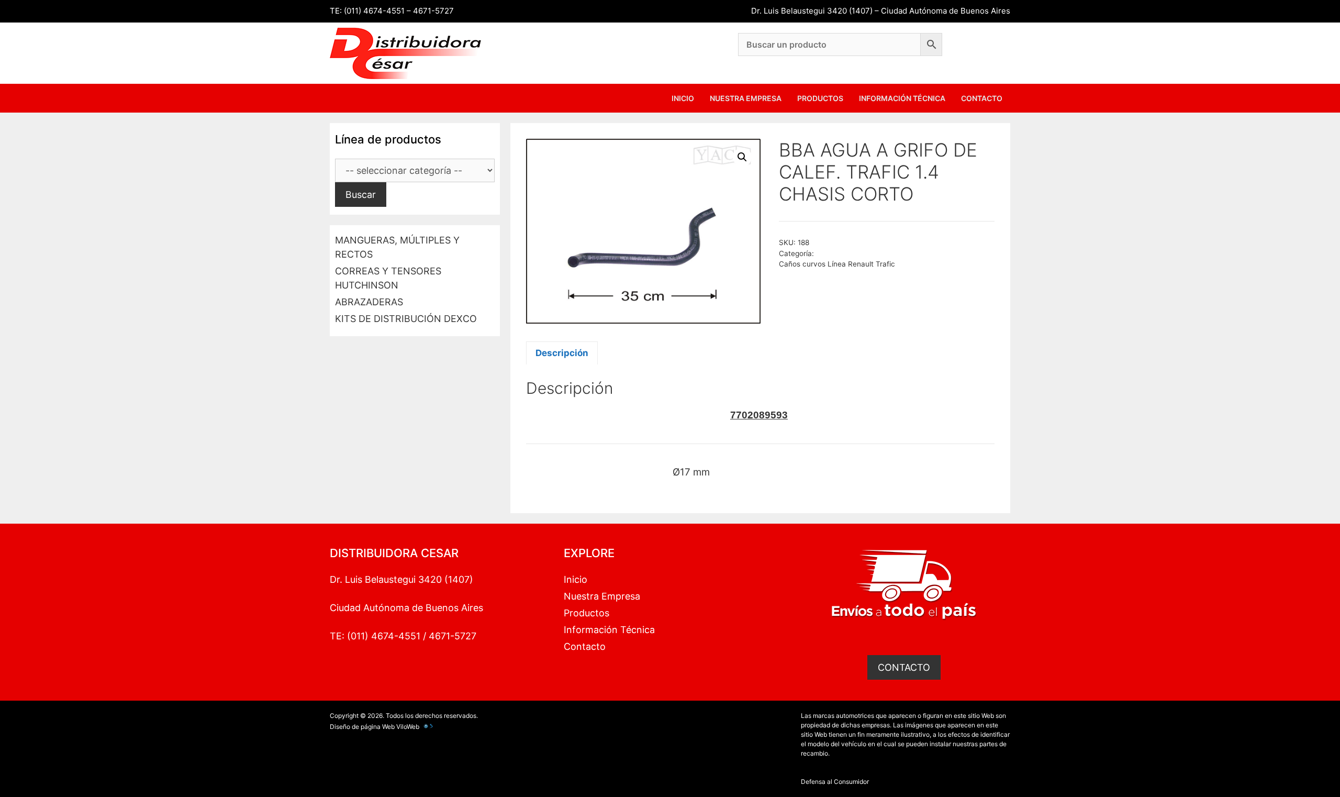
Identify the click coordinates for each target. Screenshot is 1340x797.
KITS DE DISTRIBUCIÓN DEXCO (406, 318)
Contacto (981, 98)
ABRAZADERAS (369, 301)
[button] (742, 157)
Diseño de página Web (362, 726)
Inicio (683, 98)
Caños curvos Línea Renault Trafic (837, 264)
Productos (820, 98)
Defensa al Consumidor (835, 781)
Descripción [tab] (561, 353)
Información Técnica (902, 98)
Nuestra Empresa (745, 98)
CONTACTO (904, 667)
